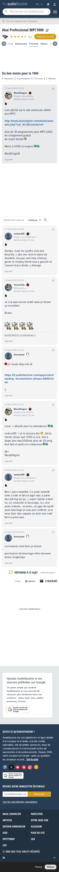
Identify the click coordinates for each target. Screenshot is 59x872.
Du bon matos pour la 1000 (20, 73)
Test (52, 43)
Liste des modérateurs (29, 609)
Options (31, 581)
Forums (33, 43)
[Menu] (54, 11)
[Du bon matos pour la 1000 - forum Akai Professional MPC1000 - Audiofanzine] (15, 4)
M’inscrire (39, 794)
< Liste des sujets (48, 573)
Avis (10, 43)
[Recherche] (6, 12)
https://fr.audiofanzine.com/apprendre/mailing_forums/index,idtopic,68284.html (29, 379)
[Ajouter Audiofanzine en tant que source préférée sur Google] (18, 709)
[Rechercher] (45, 220)
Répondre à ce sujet (26, 572)
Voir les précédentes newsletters (20, 801)
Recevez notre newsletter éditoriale (24, 786)
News (44, 43)
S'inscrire (51, 581)
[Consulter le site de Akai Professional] (46, 30)
